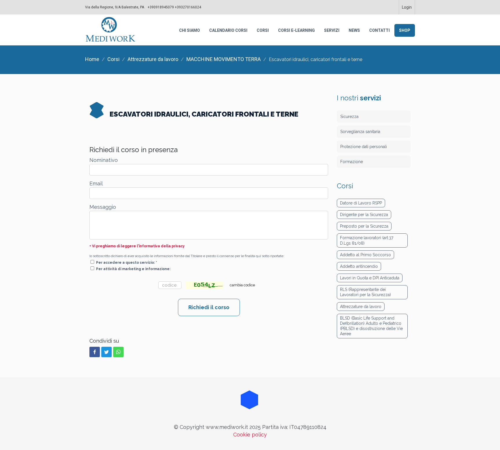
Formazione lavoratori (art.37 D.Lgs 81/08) (366, 240)
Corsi (263, 30)
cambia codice (242, 285)
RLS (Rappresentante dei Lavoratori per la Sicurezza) (365, 292)
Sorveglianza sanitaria (360, 131)
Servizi (331, 30)
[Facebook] (94, 352)
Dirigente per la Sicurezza (364, 214)
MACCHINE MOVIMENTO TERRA (223, 59)
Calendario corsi (228, 30)
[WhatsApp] (118, 352)
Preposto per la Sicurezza (364, 226)
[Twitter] (106, 352)
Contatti (379, 30)
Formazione (351, 161)
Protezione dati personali (363, 146)
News (354, 30)
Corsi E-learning (296, 30)
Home (92, 59)
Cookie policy (250, 434)
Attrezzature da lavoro (153, 59)
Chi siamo (189, 30)
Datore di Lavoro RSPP (361, 203)
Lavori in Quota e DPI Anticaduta (369, 278)
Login (407, 7)
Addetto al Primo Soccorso (365, 254)
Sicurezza (349, 116)
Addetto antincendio (359, 266)
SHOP (404, 30)
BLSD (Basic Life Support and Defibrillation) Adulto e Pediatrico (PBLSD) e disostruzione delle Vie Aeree (371, 326)
